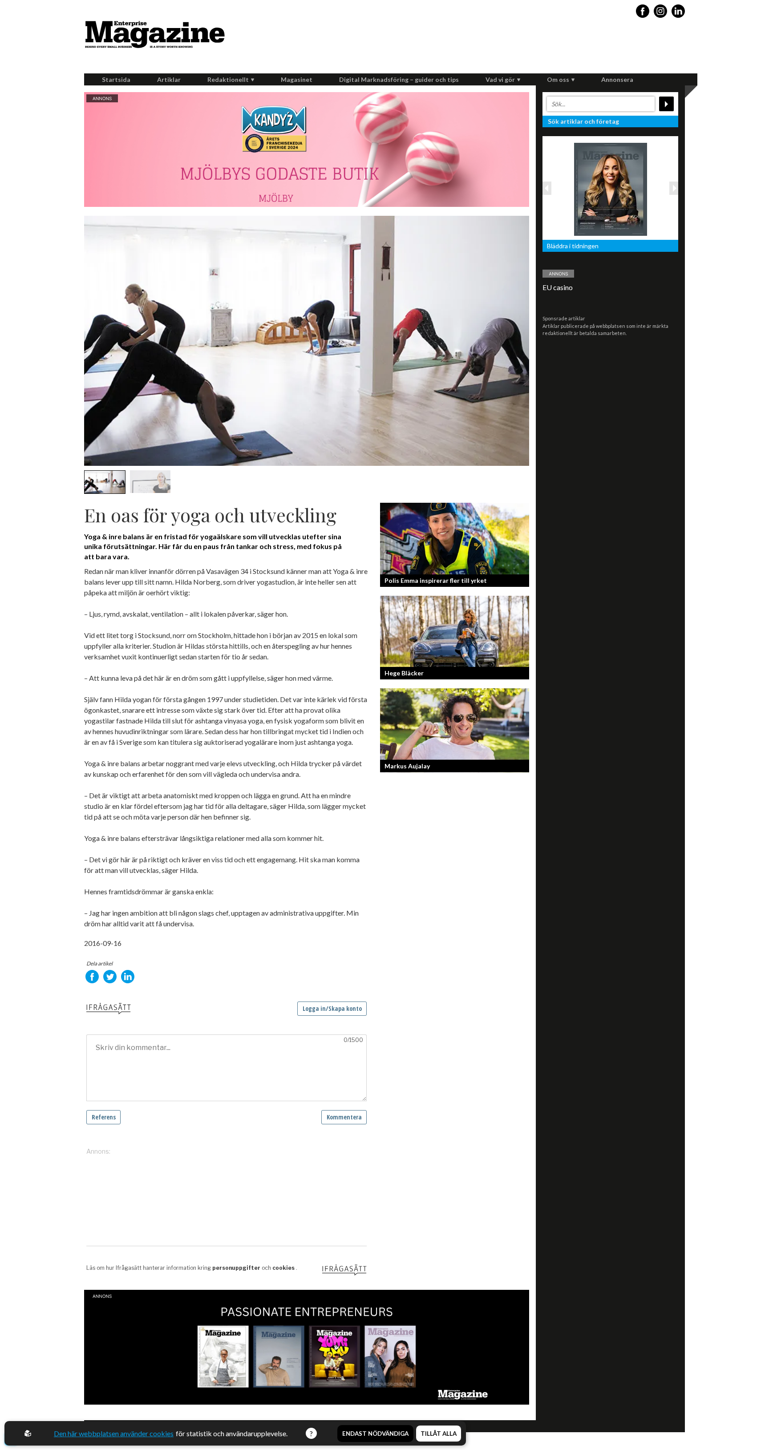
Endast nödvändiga (375, 1433)
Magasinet (296, 79)
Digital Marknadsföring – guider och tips (399, 79)
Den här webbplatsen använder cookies (114, 1433)
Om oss (558, 79)
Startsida (116, 79)
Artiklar (169, 79)
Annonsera (617, 79)
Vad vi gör (500, 79)
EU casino (557, 287)
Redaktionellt (228, 79)
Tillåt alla (439, 1433)
